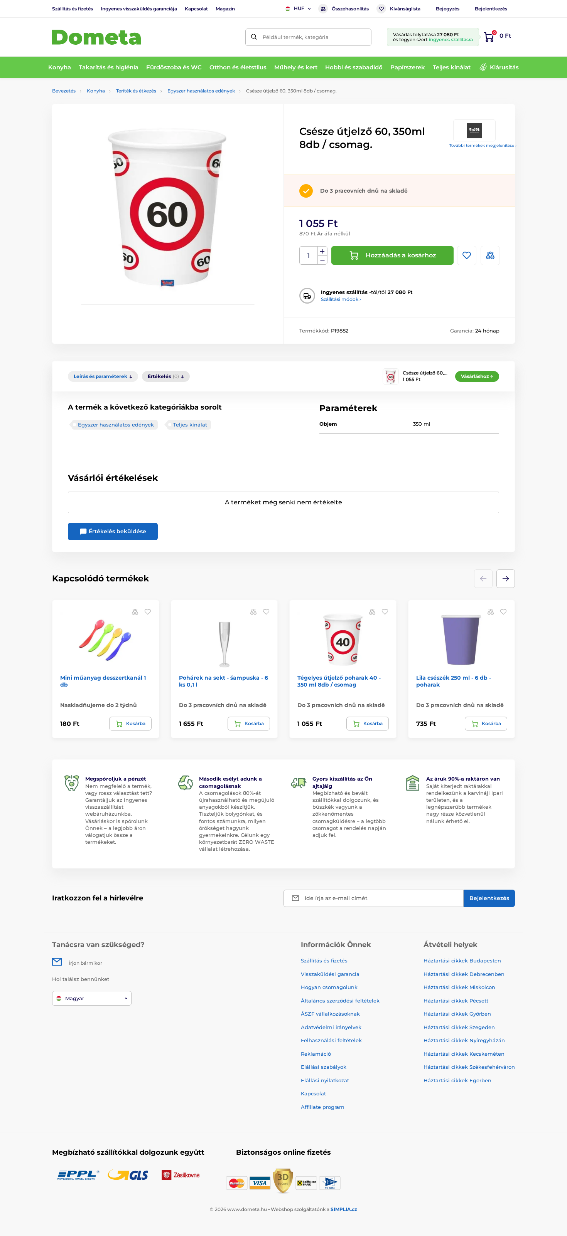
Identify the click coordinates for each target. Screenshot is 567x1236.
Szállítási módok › (341, 299)
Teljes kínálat (190, 425)
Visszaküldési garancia (330, 974)
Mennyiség (309, 256)
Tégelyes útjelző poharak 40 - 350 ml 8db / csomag (339, 681)
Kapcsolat (196, 9)
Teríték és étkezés (136, 91)
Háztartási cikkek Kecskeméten (464, 1054)
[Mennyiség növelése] (322, 251)
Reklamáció (316, 1054)
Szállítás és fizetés (72, 9)
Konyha (96, 91)
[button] (505, 578)
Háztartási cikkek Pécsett (456, 1001)
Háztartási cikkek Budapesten (462, 960)
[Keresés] (254, 37)
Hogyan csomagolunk (329, 987)
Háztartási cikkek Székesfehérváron (469, 1067)
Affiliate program (322, 1107)
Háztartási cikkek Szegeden (459, 1027)
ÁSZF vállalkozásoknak (330, 1014)
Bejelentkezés (491, 9)
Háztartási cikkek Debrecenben (464, 974)
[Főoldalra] (96, 37)
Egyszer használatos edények (201, 91)
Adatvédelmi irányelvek (331, 1027)
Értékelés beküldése (116, 531)
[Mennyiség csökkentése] (322, 260)
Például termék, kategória (296, 37)
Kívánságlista (405, 9)
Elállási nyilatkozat (325, 1080)
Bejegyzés (447, 9)
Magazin (225, 9)
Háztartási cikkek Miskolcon (459, 987)
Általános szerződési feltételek (340, 1001)
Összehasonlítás (350, 9)
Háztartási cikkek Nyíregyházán (464, 1040)
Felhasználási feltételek (331, 1040)
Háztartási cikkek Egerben (457, 1080)
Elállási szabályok (323, 1067)
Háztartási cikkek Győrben (457, 1014)
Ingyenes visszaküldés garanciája (139, 9)
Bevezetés (64, 91)
